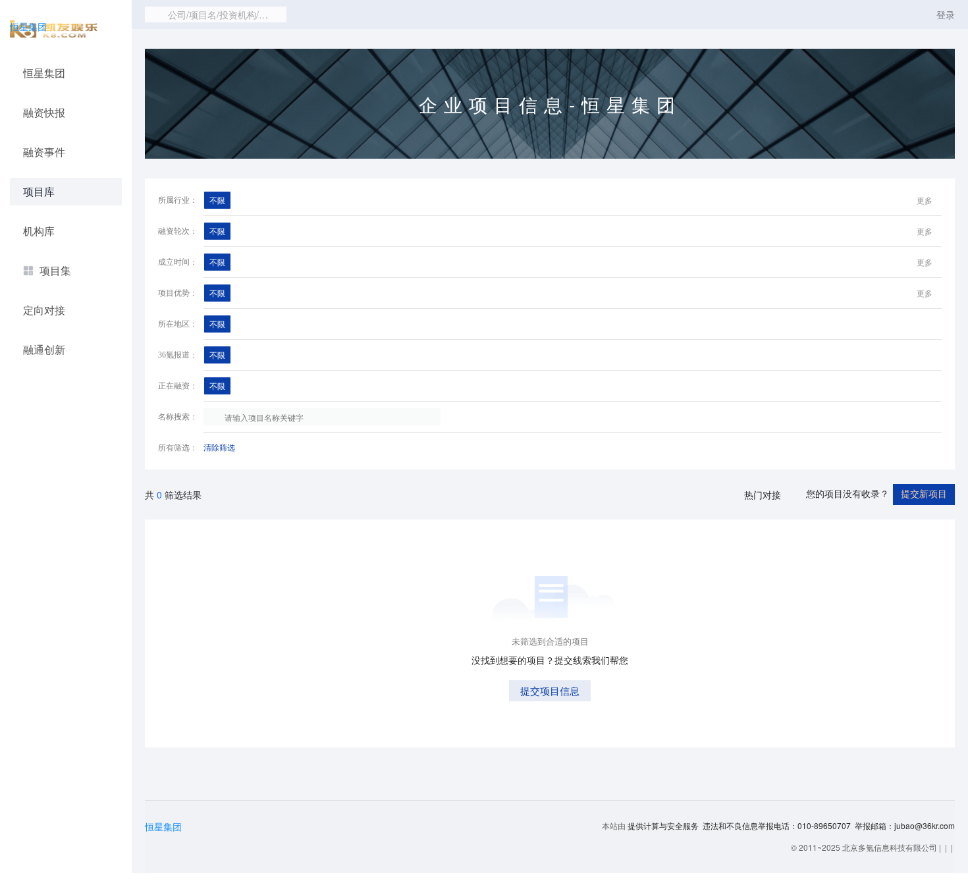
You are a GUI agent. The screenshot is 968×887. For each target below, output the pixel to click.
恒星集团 (28, 26)
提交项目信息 (549, 690)
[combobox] (215, 14)
